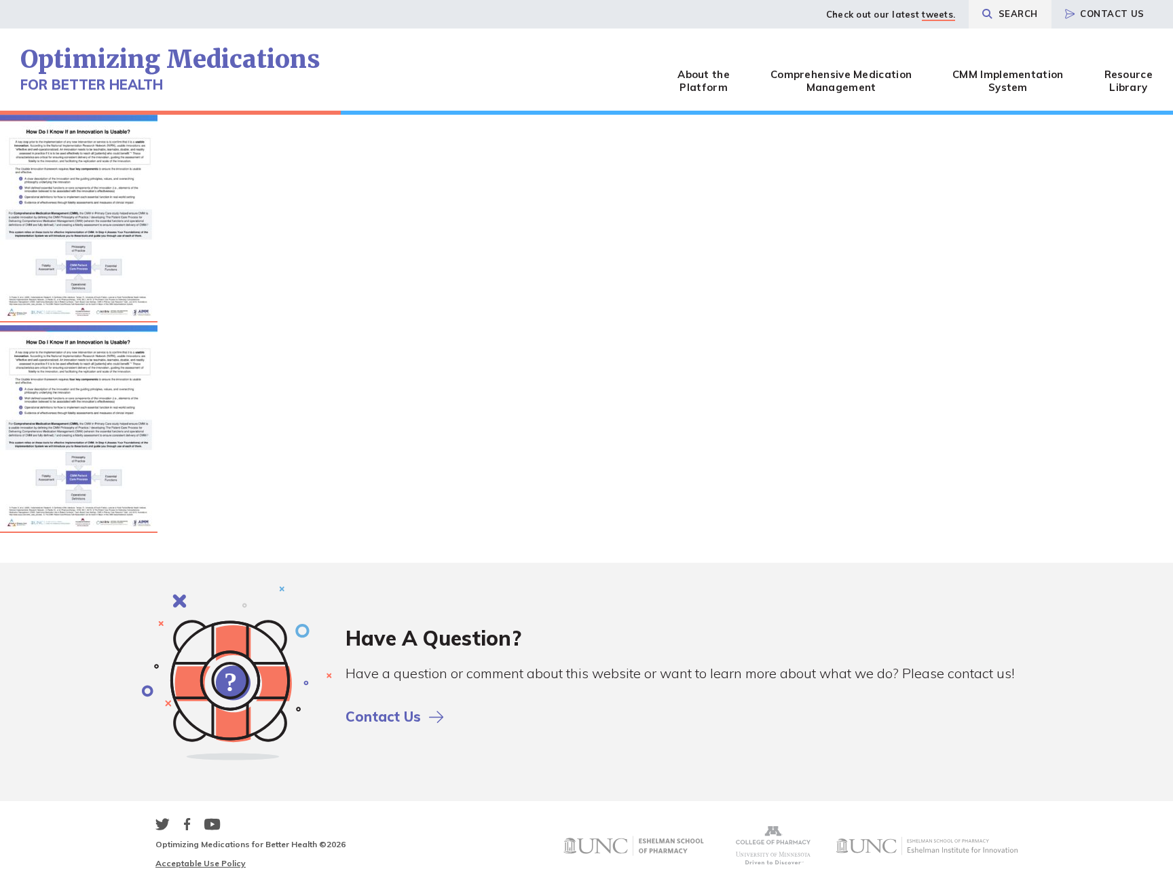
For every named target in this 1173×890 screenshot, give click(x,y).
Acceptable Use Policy (200, 863)
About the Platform (703, 81)
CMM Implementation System (1007, 81)
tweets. (938, 14)
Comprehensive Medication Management (841, 81)
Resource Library (1128, 81)
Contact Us (1112, 13)
